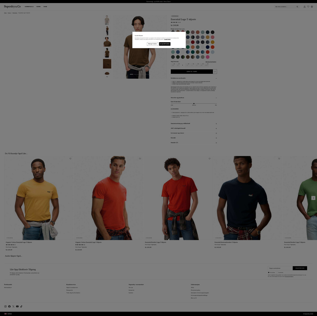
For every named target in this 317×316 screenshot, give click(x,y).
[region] (159, 40)
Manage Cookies (152, 43)
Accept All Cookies (165, 43)
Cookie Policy (167, 39)
